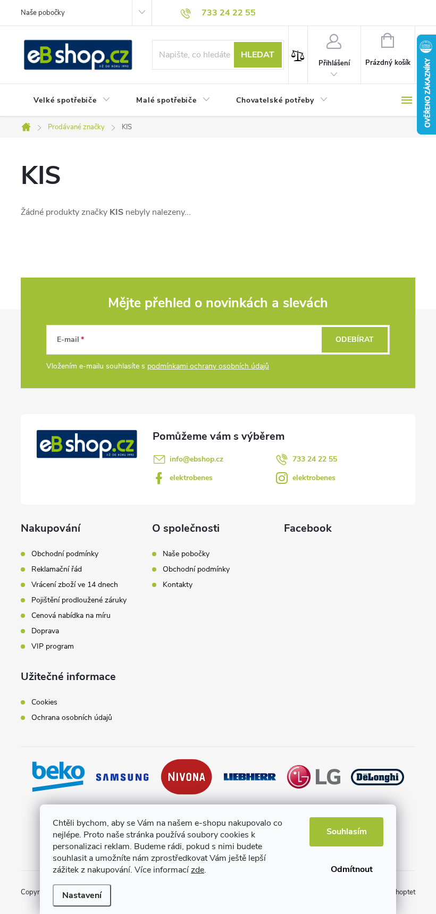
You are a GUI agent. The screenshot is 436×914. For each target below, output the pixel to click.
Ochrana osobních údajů (71, 718)
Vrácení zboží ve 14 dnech (74, 585)
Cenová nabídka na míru (71, 615)
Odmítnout (352, 869)
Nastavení (82, 895)
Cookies (44, 702)
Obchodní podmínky (64, 554)
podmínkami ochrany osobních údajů (208, 366)
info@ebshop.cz (196, 459)
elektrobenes (191, 478)
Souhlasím (346, 831)
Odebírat (355, 339)
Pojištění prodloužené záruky (79, 600)
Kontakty (177, 585)
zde (197, 870)
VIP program (52, 646)
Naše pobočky (43, 13)
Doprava (45, 631)
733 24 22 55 (314, 459)
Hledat (257, 55)
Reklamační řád (56, 569)
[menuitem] (72, 100)
